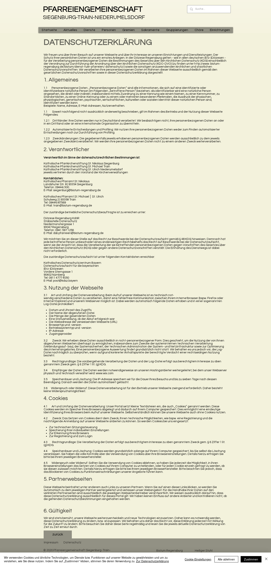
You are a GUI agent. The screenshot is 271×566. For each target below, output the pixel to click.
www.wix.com (104, 373)
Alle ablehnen (226, 559)
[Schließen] (266, 559)
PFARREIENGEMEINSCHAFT (93, 9)
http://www (201, 63)
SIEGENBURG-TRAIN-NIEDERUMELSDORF (94, 17)
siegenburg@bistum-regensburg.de (77, 190)
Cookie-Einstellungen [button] (198, 559)
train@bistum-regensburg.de (72, 205)
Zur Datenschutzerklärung (152, 561)
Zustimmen (251, 559)
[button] (70, 30)
